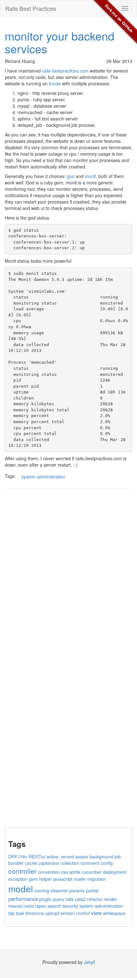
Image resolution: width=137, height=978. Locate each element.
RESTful (37, 856)
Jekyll (89, 962)
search (54, 906)
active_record (60, 856)
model (20, 888)
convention (49, 872)
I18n (22, 856)
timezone (34, 913)
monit (90, 176)
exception (18, 879)
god (71, 176)
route (28, 906)
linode (55, 83)
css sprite (70, 872)
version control (75, 913)
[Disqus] (68, 575)
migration (96, 879)
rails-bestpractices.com (65, 70)
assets (81, 856)
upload (52, 913)
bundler (16, 863)
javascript (62, 879)
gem (33, 879)
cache (31, 863)
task (20, 913)
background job (105, 856)
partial (92, 890)
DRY (12, 856)
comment (90, 863)
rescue (15, 906)
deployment (114, 872)
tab (11, 913)
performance (23, 899)
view (96, 913)
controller (22, 871)
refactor (95, 899)
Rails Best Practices (30, 8)
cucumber (92, 872)
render (110, 899)
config (107, 863)
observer (59, 890)
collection (70, 863)
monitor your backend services (59, 42)
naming (41, 890)
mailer (80, 879)
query (58, 899)
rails (69, 899)
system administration (43, 476)
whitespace (114, 913)
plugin (45, 899)
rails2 (80, 899)
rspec (40, 906)
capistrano (48, 863)
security (70, 906)
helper (45, 879)
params (77, 890)
